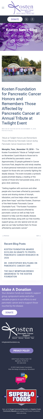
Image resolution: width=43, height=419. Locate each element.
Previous (6, 236)
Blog (11, 130)
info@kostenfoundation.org (11, 342)
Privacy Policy (21, 350)
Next (37, 236)
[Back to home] (21, 7)
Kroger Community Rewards (19, 409)
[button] (3, 7)
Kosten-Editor (15, 129)
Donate (15, 19)
